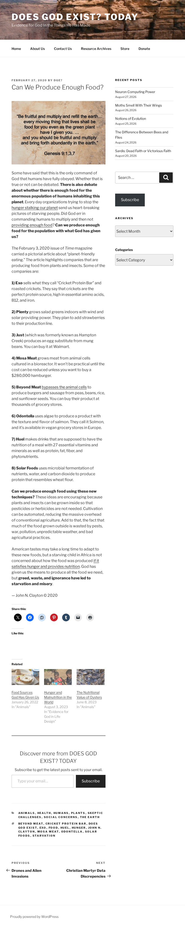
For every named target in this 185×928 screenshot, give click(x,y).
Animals (26, 813)
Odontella (72, 831)
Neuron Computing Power (135, 92)
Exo (43, 827)
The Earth (90, 817)
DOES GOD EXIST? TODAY (75, 17)
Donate (144, 49)
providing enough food (32, 225)
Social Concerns (61, 817)
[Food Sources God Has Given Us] (25, 677)
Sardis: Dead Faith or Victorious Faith (143, 151)
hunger (79, 827)
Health (44, 813)
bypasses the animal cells (64, 387)
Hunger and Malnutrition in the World (58, 697)
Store (124, 49)
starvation (44, 835)
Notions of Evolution (130, 118)
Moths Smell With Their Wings (138, 105)
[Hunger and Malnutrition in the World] (58, 677)
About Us (37, 49)
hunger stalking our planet (35, 207)
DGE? (58, 80)
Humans (61, 813)
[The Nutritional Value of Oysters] (90, 677)
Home (16, 49)
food (53, 827)
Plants (78, 813)
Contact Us (63, 49)
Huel (65, 827)
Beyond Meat (30, 823)
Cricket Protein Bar (66, 823)
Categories (124, 250)
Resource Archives (96, 49)
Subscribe (91, 781)
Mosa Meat (48, 831)
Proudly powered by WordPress (34, 916)
